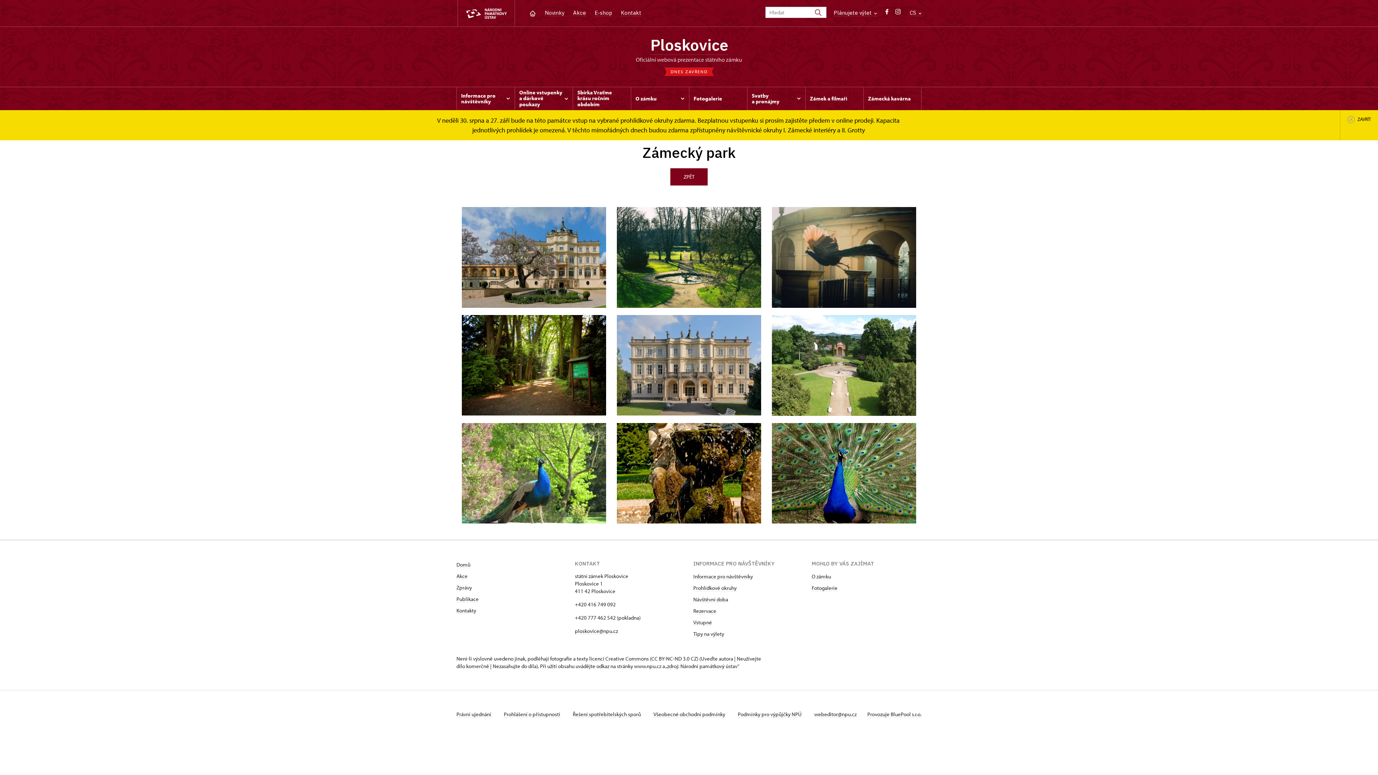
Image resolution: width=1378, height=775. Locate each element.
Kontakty (466, 610)
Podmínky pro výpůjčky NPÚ (770, 714)
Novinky (554, 12)
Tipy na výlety (708, 633)
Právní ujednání (474, 714)
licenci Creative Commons (619, 658)
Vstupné (702, 622)
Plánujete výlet (853, 12)
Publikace (467, 599)
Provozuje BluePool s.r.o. (894, 714)
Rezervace (704, 610)
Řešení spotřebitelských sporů (607, 714)
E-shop (603, 12)
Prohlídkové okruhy (715, 587)
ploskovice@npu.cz (596, 631)
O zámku (821, 576)
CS (914, 12)
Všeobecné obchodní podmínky (689, 714)
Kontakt (631, 12)
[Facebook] (887, 13)
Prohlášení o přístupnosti (532, 714)
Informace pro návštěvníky (723, 576)
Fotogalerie (825, 587)
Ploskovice (689, 45)
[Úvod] (532, 12)
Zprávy (464, 587)
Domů (463, 564)
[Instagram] (898, 13)
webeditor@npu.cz (835, 714)
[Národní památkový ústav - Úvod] (486, 13)
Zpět (689, 176)
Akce (579, 12)
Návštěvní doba (710, 599)
